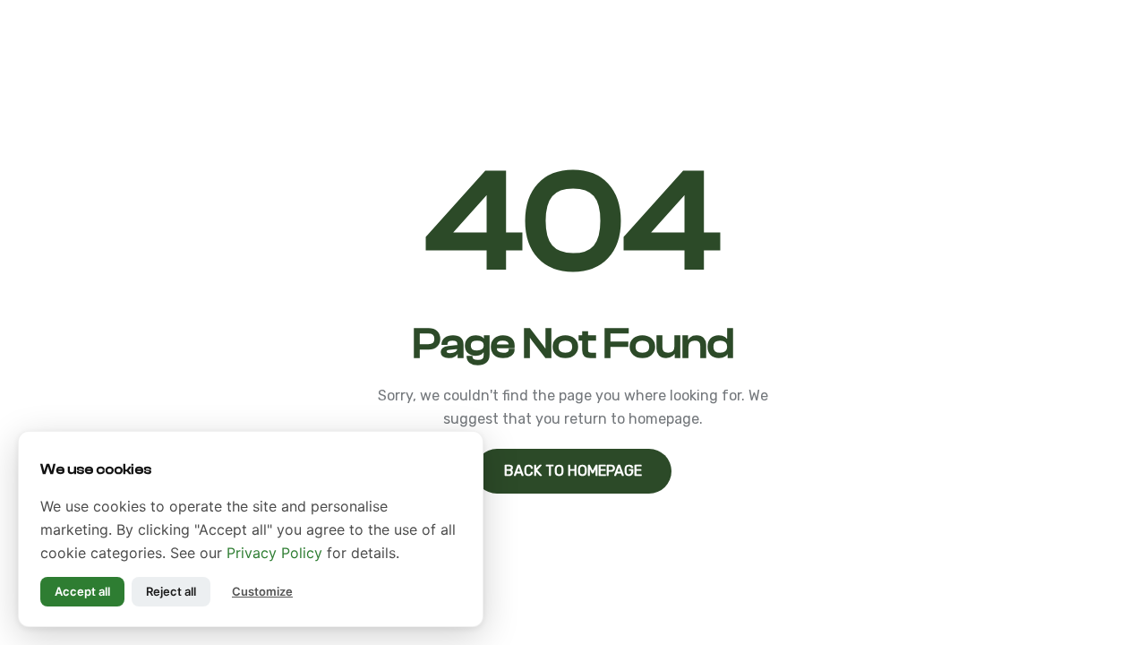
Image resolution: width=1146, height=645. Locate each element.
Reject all (171, 591)
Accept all (82, 591)
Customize (262, 591)
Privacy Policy (274, 553)
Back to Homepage (573, 470)
